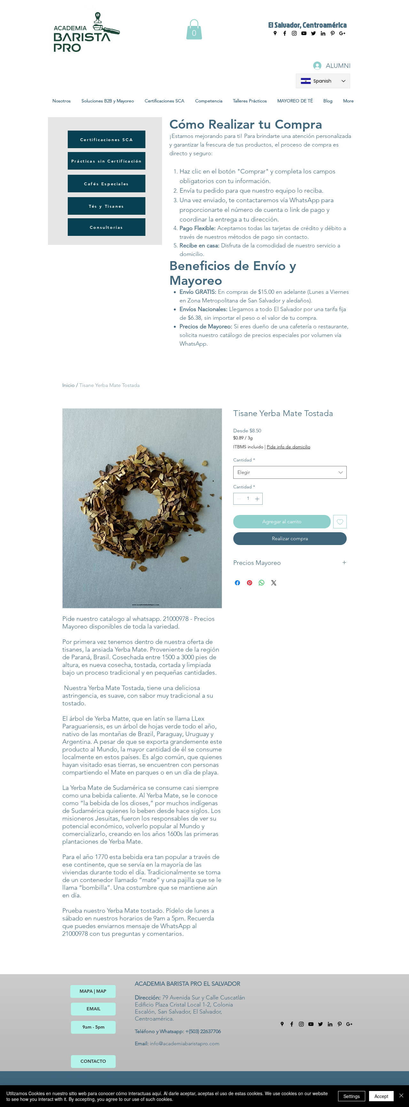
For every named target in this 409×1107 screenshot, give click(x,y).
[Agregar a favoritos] (340, 521)
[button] (194, 29)
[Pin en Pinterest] (249, 583)
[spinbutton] (248, 498)
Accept (381, 1096)
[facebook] (285, 33)
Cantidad (244, 460)
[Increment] (258, 498)
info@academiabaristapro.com (185, 1043)
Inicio (68, 385)
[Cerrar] (401, 1096)
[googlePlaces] (275, 33)
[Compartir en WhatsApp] (262, 583)
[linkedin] (330, 1024)
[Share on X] (274, 583)
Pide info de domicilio (288, 447)
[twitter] (320, 1024)
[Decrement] (238, 498)
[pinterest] (339, 1024)
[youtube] (304, 33)
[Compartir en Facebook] (237, 583)
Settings (351, 1096)
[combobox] (290, 472)
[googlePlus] (349, 1024)
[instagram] (294, 33)
